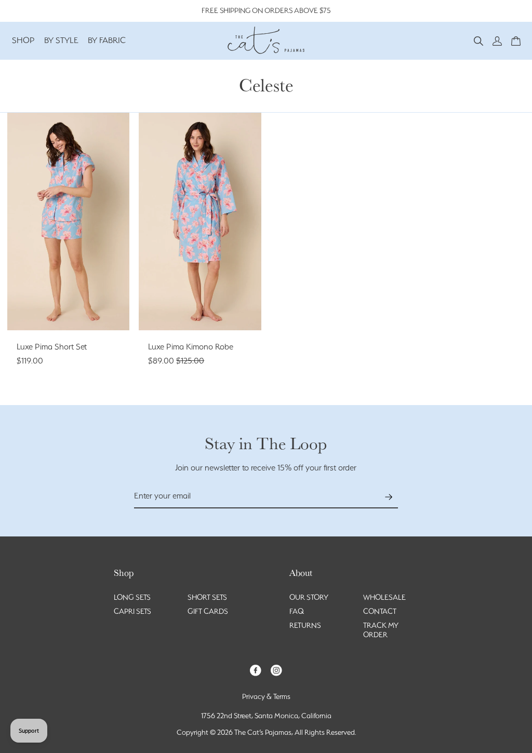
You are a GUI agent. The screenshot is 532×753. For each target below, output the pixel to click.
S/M (190, 310)
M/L (210, 310)
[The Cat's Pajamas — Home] (266, 39)
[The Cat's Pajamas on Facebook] (255, 670)
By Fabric (107, 40)
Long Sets (132, 597)
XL (68, 310)
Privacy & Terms (266, 696)
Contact (379, 611)
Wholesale (384, 597)
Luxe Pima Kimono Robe (190, 347)
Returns (305, 625)
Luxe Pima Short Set (52, 347)
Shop (23, 40)
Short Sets (207, 597)
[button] (478, 40)
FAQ (296, 611)
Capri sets (132, 611)
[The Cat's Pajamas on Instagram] (276, 670)
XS (40, 294)
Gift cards (208, 611)
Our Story (308, 597)
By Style (61, 40)
